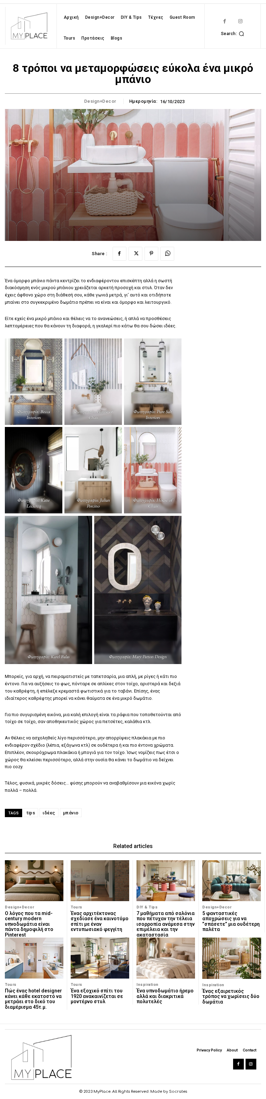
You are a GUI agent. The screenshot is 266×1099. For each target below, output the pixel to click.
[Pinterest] (151, 254)
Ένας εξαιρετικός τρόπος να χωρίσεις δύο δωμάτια (230, 996)
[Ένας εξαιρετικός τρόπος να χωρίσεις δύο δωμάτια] (231, 958)
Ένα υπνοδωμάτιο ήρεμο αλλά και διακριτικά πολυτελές (165, 996)
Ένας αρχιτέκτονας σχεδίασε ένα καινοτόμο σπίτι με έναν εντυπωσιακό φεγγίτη (99, 921)
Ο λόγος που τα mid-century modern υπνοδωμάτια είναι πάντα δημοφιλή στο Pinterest (29, 924)
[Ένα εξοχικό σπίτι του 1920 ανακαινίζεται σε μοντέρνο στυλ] (100, 958)
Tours (76, 907)
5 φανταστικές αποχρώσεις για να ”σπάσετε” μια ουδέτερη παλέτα (231, 921)
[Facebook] (225, 21)
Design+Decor (100, 101)
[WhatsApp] (167, 254)
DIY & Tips (147, 907)
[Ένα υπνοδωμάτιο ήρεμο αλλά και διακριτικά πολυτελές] (165, 958)
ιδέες (49, 812)
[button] (233, 33)
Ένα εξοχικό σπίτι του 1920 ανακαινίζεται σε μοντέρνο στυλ (97, 996)
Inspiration (147, 985)
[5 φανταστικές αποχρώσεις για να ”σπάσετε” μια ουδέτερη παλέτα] (231, 880)
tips (31, 812)
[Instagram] (240, 21)
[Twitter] (135, 254)
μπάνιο (71, 812)
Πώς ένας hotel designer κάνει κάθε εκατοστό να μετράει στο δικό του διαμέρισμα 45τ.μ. (33, 998)
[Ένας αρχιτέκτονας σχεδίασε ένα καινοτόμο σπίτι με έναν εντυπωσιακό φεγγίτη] (100, 880)
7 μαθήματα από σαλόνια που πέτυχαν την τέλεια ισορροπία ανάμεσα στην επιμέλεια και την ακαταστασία (165, 924)
